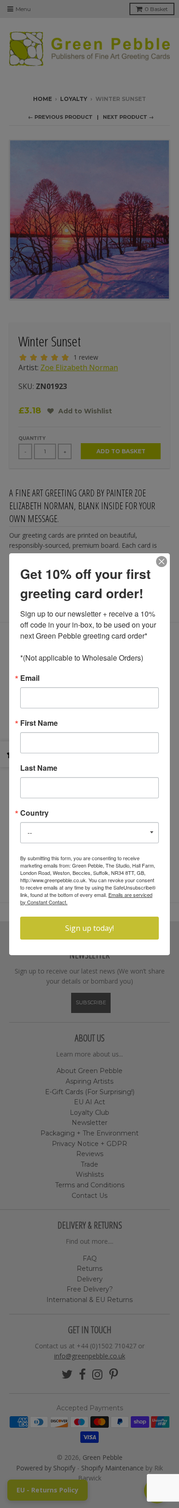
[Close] (161, 561)
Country (34, 813)
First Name (39, 723)
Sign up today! (89, 928)
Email (29, 678)
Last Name (38, 768)
